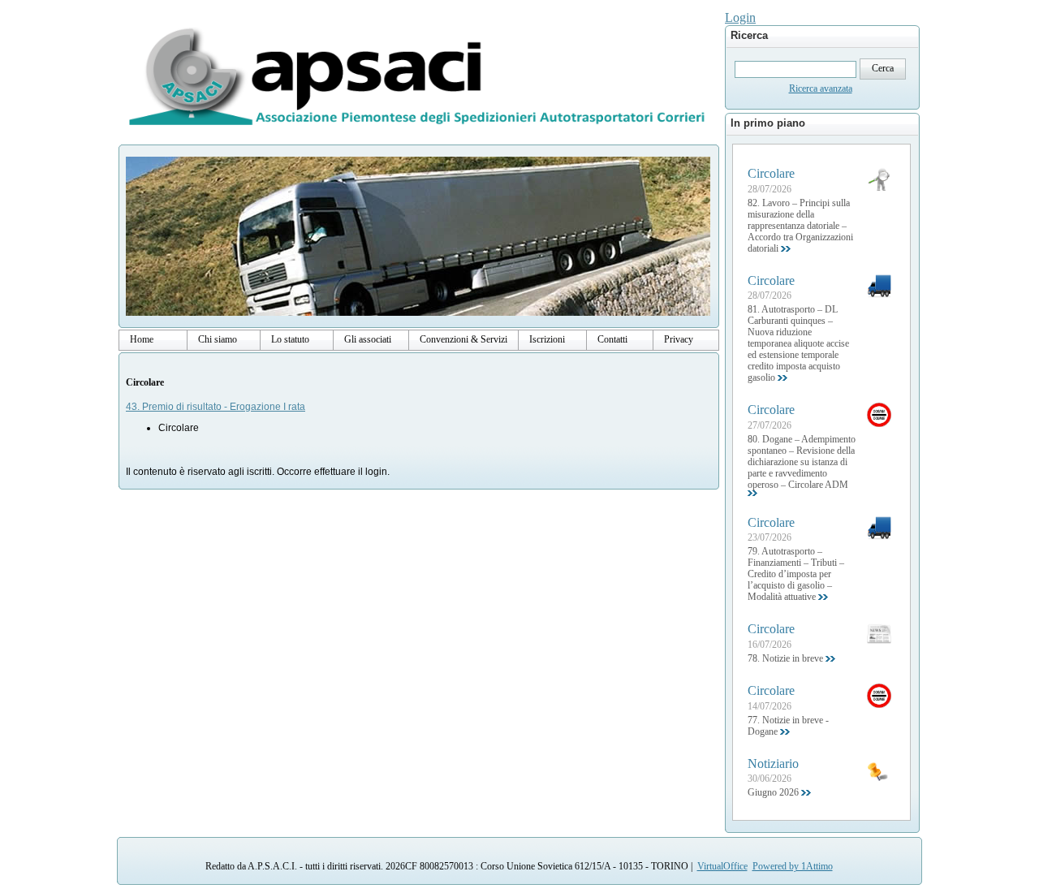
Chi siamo (217, 339)
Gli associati (367, 339)
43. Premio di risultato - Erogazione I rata (215, 406)
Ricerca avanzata (820, 88)
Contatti (612, 339)
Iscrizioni (547, 339)
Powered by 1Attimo (792, 866)
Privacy (678, 339)
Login (740, 17)
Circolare (145, 382)
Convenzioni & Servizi (463, 339)
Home (141, 339)
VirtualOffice (722, 866)
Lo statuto (290, 339)
